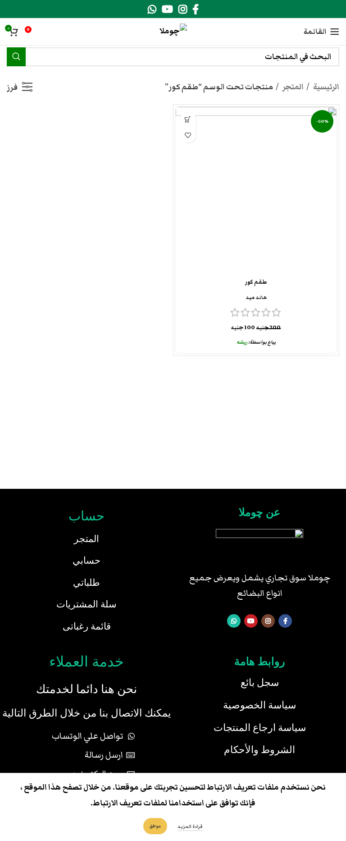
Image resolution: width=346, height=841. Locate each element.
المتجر (292, 87)
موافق (155, 826)
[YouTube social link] (167, 9)
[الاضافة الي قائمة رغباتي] (188, 135)
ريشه (242, 342)
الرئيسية (325, 87)
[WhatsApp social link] (152, 9)
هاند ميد (256, 297)
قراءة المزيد (190, 826)
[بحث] (16, 56)
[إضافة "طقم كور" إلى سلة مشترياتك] (188, 119)
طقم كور (256, 282)
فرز (12, 87)
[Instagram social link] (183, 9)
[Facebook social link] (195, 9)
